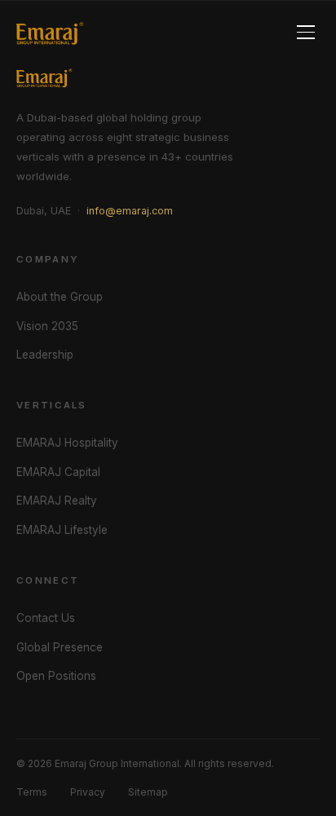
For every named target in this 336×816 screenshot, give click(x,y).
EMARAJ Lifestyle (62, 529)
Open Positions (56, 675)
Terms (31, 792)
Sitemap (148, 792)
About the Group (59, 296)
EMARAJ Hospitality (67, 442)
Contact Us (45, 617)
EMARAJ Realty (56, 500)
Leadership (44, 354)
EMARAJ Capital (58, 472)
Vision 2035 (47, 326)
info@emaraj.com (129, 211)
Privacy (87, 792)
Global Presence (59, 647)
